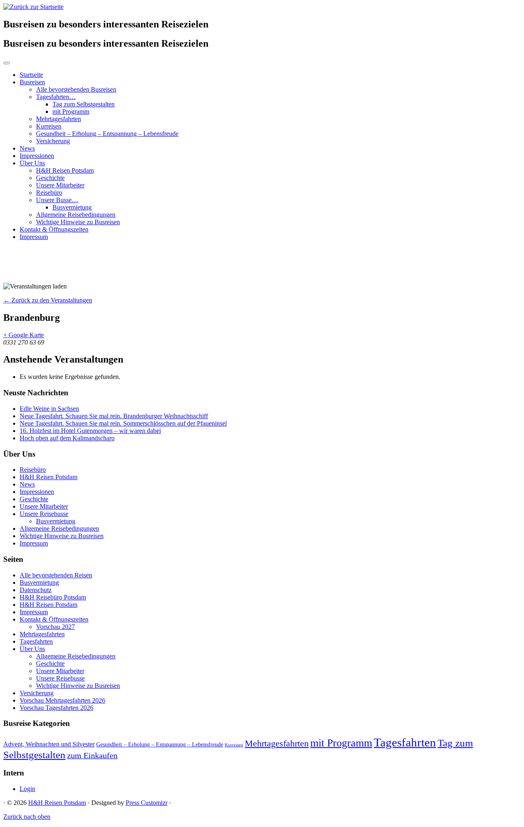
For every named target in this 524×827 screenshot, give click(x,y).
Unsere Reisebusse (44, 513)
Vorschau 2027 (55, 626)
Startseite (31, 74)
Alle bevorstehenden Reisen (56, 575)
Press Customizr (146, 802)
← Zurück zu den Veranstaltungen (47, 300)
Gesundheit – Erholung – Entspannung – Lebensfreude (107, 133)
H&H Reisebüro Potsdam (53, 597)
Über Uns (32, 163)
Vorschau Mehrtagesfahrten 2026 (62, 700)
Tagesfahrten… (56, 96)
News (27, 148)
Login (27, 788)
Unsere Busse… (57, 199)
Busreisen (32, 82)
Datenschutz (36, 589)
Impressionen (37, 155)
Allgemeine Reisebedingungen (75, 214)
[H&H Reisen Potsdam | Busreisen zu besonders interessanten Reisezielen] (33, 6)
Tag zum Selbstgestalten (83, 104)
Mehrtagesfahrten (58, 118)
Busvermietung (72, 207)
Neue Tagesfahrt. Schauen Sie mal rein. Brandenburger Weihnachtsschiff (114, 415)
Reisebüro (49, 192)
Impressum (34, 236)
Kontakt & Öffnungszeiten (54, 229)
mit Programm (70, 111)
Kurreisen (48, 126)
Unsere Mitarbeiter (60, 185)
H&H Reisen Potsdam (65, 170)
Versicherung (53, 140)
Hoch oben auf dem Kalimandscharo (67, 438)
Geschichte (50, 177)
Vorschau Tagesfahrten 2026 (56, 707)
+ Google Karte (23, 334)
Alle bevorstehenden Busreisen (76, 89)
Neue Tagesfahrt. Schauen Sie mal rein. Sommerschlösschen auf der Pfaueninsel (123, 423)
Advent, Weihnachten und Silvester (49, 744)
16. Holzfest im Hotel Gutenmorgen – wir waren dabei (90, 430)
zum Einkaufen (92, 755)
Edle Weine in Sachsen (49, 408)
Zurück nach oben (26, 816)
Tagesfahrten (36, 641)
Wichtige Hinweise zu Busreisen (78, 222)
